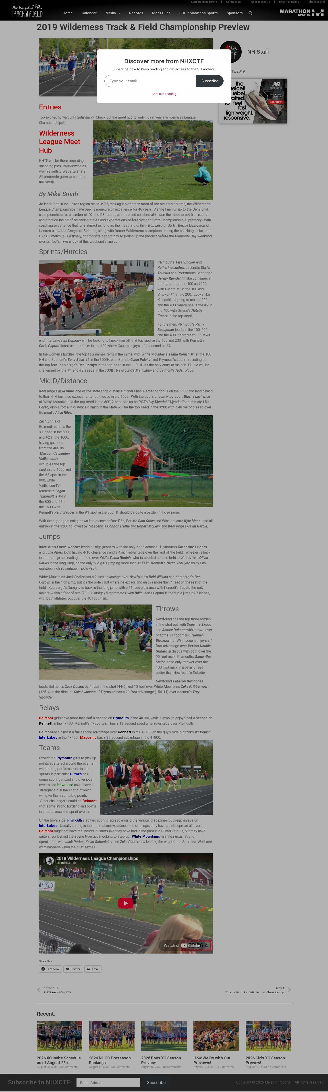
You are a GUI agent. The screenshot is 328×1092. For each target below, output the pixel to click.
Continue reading (164, 94)
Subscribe (209, 81)
